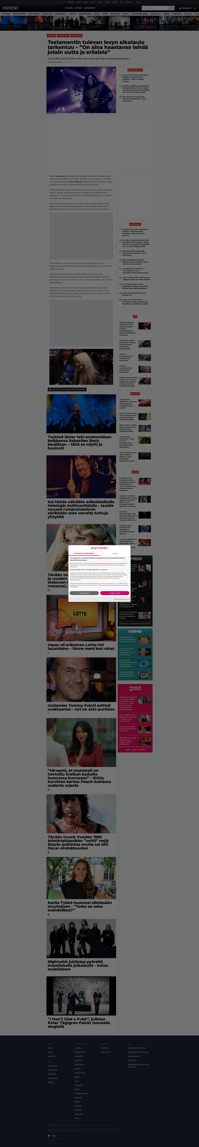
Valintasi (115, 553)
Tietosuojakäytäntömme (122, 599)
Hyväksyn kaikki (114, 593)
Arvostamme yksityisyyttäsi (84, 553)
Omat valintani (84, 593)
